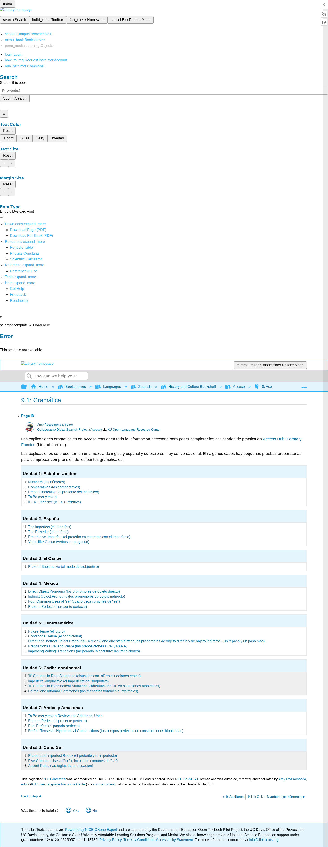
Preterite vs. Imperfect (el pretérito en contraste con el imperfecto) (79, 537)
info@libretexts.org (263, 840)
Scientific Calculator (26, 259)
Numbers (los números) (46, 482)
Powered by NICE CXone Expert (91, 830)
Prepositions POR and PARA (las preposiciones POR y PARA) (77, 646)
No (94, 811)
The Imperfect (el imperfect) (49, 527)
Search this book (13, 83)
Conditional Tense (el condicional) (55, 636)
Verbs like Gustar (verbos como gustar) (58, 542)
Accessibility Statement (174, 840)
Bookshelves (75, 387)
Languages (112, 387)
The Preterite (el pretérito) (48, 532)
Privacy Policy (110, 840)
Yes (76, 811)
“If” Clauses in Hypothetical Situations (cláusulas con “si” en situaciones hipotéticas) (94, 686)
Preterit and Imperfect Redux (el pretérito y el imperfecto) (72, 756)
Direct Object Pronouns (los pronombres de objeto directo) (74, 591)
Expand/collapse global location (304, 385)
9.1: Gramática (55, 779)
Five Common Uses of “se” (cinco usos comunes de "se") (73, 761)
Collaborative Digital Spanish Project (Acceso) (69, 429)
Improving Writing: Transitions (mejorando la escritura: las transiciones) (84, 651)
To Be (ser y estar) (42, 497)
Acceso (239, 387)
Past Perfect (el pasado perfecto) (54, 726)
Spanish (144, 387)
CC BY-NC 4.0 (188, 779)
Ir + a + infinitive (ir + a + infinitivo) (54, 502)
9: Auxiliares (271, 387)
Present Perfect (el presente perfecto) (57, 606)
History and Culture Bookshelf (192, 387)
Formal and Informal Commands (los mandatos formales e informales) (83, 691)
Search (29, 376)
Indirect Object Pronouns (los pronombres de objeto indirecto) (76, 596)
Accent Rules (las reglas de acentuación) (60, 766)
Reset (7, 131)
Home (43, 387)
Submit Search (15, 98)
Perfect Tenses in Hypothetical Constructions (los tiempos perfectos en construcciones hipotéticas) (105, 731)
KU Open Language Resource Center (134, 429)
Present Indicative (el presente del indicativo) (63, 492)
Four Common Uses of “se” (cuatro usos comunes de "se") (74, 601)
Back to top (29, 796)
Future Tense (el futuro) (46, 631)
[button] (18, 294)
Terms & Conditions (138, 840)
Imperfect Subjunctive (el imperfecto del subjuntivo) (68, 681)
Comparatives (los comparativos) (54, 487)
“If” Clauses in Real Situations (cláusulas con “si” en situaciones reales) (84, 676)
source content (104, 784)
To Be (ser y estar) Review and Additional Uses (65, 716)
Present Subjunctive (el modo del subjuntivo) (63, 566)
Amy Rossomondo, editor (55, 424)
